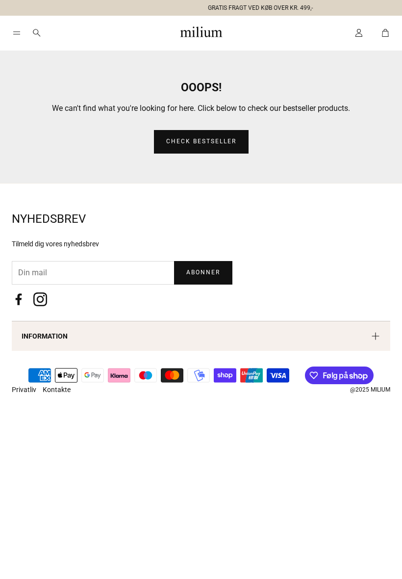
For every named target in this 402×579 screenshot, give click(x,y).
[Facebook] (18, 299)
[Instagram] (40, 299)
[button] (197, 6)
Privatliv (25, 390)
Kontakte (57, 390)
